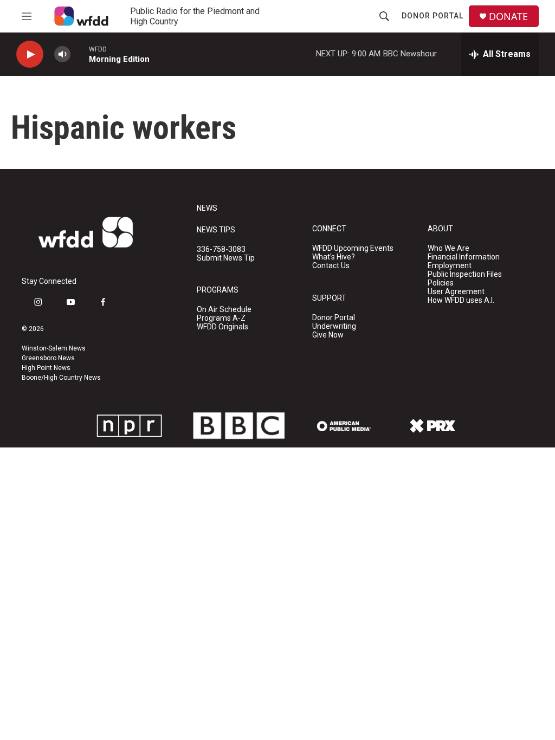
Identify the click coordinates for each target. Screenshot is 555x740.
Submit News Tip (226, 258)
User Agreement (456, 292)
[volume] (62, 54)
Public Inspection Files (465, 274)
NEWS (207, 208)
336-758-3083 (221, 249)
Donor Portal (432, 15)
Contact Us (331, 266)
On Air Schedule (224, 310)
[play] (29, 54)
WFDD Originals (222, 327)
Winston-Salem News (54, 348)
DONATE (508, 16)
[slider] (79, 54)
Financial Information (464, 257)
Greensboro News (48, 358)
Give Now (328, 335)
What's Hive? (333, 257)
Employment (450, 266)
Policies (441, 283)
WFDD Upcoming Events (352, 248)
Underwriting (334, 326)
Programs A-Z (221, 318)
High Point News (46, 368)
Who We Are (448, 248)
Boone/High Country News (61, 377)
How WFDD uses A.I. (461, 300)
